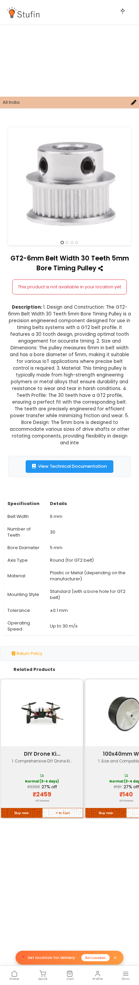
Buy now (22, 813)
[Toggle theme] (122, 10)
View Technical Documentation (72, 466)
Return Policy (29, 653)
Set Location (95, 958)
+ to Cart (63, 813)
